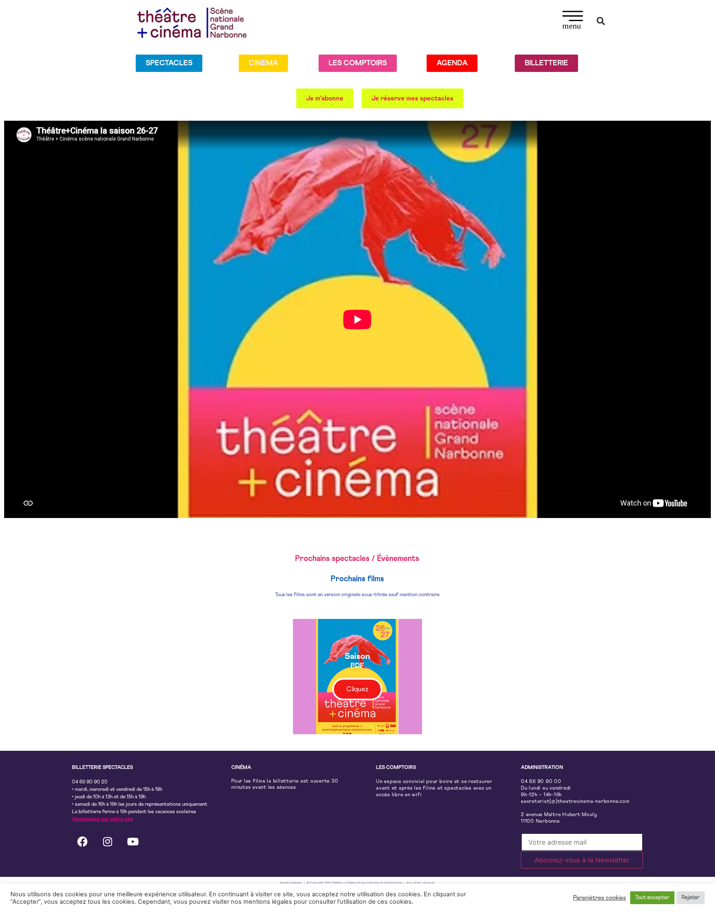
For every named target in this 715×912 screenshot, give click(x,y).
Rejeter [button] (690, 897)
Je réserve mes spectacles (412, 98)
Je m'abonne (324, 98)
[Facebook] (82, 841)
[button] (572, 21)
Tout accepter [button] (652, 897)
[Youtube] (132, 841)
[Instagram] (107, 841)
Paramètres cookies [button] (599, 898)
